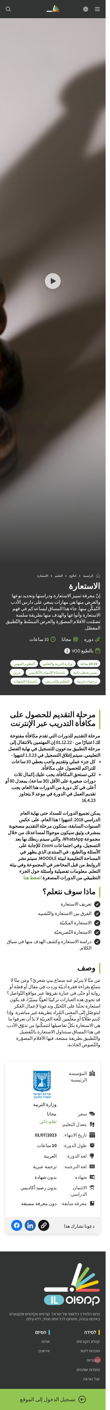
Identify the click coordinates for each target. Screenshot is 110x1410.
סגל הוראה (91, 1379)
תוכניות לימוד (90, 1350)
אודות (45, 1341)
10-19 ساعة (88, 663)
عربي (17, 672)
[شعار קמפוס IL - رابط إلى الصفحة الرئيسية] (53, 9)
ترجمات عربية (87, 681)
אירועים (44, 1350)
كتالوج (73, 576)
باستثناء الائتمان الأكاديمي (47, 672)
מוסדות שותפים (88, 1369)
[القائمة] (97, 9)
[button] (52, 282)
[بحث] (8, 9)
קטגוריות (93, 1360)
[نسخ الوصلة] (43, 1226)
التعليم (59, 576)
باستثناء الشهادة (25, 681)
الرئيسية (88, 576)
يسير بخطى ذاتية (85, 672)
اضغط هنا (32, 878)
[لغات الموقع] (85, 9)
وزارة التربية (45, 1104)
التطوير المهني (24, 663)
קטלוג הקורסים (88, 1341)
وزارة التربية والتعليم (57, 663)
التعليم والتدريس (57, 681)
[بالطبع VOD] (67, 651)
